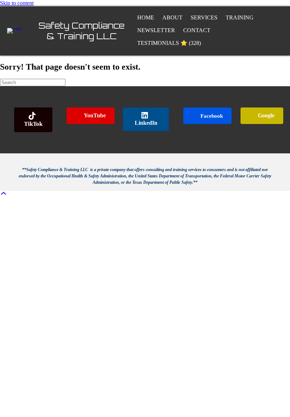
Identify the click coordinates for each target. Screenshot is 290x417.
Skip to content (17, 3)
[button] (3, 194)
